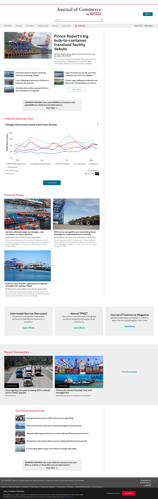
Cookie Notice (69, 497)
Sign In (147, 14)
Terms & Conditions (82, 487)
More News (76, 90)
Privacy (70, 487)
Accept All (128, 493)
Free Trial (138, 26)
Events (55, 26)
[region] (79, 493)
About (4, 487)
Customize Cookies (113, 493)
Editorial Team (14, 487)
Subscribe (149, 26)
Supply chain (43, 26)
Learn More (51, 183)
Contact (25, 487)
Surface (19, 26)
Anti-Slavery (97, 487)
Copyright (61, 487)
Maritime (8, 26)
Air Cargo (30, 26)
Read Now (130, 326)
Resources (66, 26)
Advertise (34, 487)
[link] (52, 105)
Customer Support (48, 487)
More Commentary (129, 372)
